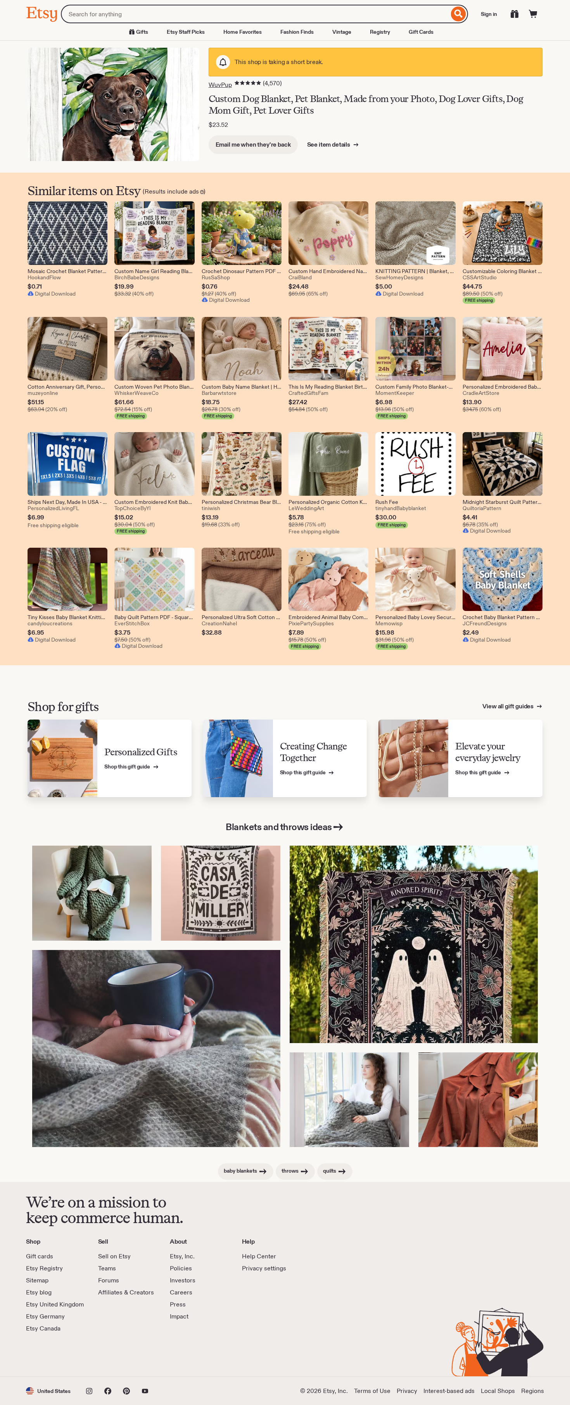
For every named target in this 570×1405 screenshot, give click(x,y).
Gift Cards (421, 32)
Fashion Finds (297, 32)
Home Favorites (242, 32)
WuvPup (220, 84)
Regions (532, 1391)
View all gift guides (508, 706)
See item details (329, 144)
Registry (380, 32)
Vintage (341, 32)
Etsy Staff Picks (186, 32)
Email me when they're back (253, 144)
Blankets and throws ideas (279, 827)
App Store (52, 1354)
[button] (48, 1391)
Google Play (111, 1354)
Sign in (489, 14)
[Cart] (533, 14)
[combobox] (255, 14)
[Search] (458, 14)
